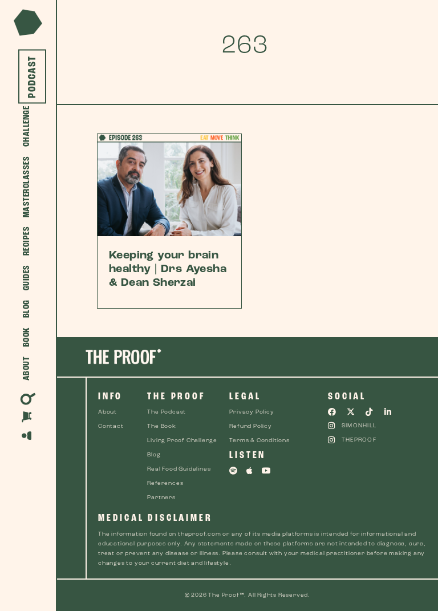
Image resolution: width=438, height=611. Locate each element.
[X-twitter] (351, 412)
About (26, 369)
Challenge (26, 126)
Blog (26, 309)
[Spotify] (233, 471)
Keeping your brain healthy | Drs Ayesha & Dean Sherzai (167, 269)
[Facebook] (332, 412)
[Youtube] (266, 471)
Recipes (26, 241)
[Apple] (250, 471)
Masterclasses (26, 187)
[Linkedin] (388, 412)
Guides (26, 278)
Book (26, 337)
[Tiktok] (370, 412)
